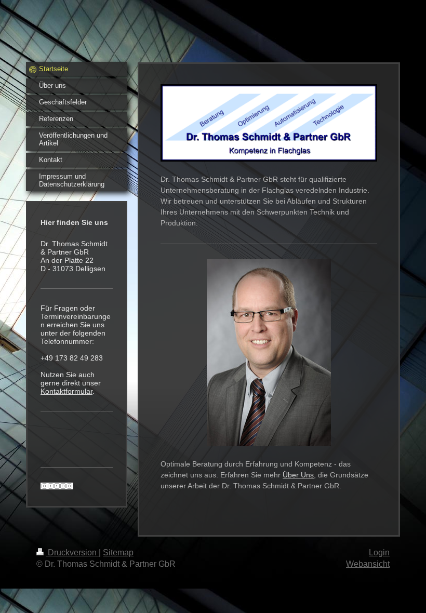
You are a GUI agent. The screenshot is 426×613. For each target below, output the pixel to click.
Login (379, 552)
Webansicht (368, 563)
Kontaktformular (66, 391)
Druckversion (72, 552)
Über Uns (298, 475)
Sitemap (118, 552)
